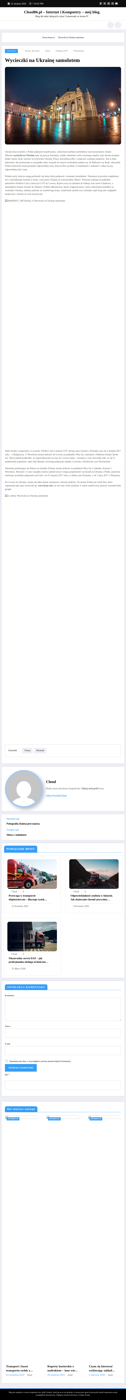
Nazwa (7, 1026)
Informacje (11, 51)
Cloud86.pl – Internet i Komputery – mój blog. (62, 12)
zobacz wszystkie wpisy (56, 795)
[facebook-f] (100, 3)
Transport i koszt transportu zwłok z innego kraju (18, 1369)
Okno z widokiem (16, 834)
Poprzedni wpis (13, 819)
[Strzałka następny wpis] (118, 834)
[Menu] (6, 25)
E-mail (7, 1044)
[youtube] (116, 3)
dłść (7, 1075)
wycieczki (35, 51)
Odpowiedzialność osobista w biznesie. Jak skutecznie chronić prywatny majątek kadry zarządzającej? (92, 897)
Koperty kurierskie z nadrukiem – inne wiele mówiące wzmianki (62, 1369)
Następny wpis (13, 830)
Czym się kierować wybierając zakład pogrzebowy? (101, 1369)
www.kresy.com (45, 485)
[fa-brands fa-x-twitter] (104, 3)
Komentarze (9, 995)
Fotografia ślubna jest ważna (23, 823)
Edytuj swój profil (90, 788)
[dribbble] (108, 3)
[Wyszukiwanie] (110, 25)
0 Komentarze (79, 51)
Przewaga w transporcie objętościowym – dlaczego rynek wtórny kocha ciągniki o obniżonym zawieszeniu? (28, 897)
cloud (47, 51)
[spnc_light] (118, 25)
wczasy (28, 51)
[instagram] (112, 3)
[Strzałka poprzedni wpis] (118, 822)
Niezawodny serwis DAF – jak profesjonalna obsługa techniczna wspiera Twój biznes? (27, 960)
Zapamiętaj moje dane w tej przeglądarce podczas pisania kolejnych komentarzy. (40, 1061)
